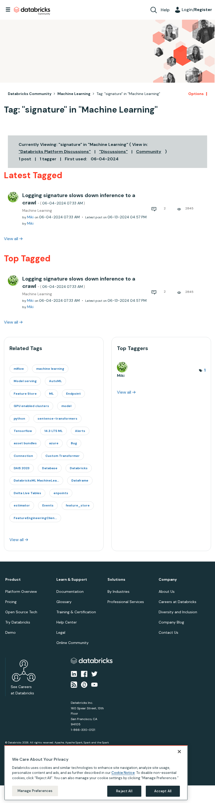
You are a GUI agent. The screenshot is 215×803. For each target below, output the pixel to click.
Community (148, 151)
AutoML (55, 381)
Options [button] (196, 93)
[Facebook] (84, 673)
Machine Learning (73, 93)
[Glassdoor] (84, 684)
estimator (22, 505)
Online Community (72, 642)
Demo (10, 632)
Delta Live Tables (27, 493)
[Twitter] (94, 673)
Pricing (11, 601)
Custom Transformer (62, 456)
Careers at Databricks (177, 601)
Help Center (66, 622)
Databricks (79, 468)
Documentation (70, 591)
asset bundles (25, 443)
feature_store (78, 505)
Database (49, 468)
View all (11, 238)
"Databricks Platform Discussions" (55, 151)
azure (53, 443)
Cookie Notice (123, 772)
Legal (60, 632)
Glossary (64, 601)
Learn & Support (71, 579)
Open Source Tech (21, 612)
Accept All (162, 791)
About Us (167, 591)
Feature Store (25, 394)
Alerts (80, 431)
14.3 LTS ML (53, 431)
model (66, 406)
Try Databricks (17, 622)
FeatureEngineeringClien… (35, 518)
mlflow (19, 369)
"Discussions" (113, 151)
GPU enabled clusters (31, 406)
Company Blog (171, 622)
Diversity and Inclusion (178, 612)
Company (168, 579)
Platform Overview (21, 591)
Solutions (116, 579)
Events (47, 505)
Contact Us (168, 632)
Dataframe (79, 480)
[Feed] (74, 684)
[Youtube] (94, 684)
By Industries (119, 591)
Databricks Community (32, 11)
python (19, 418)
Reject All (124, 791)
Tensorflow (23, 431)
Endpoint (73, 394)
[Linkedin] (74, 673)
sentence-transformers (57, 418)
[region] (96, 772)
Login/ (197, 9)
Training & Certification (76, 612)
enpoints (60, 493)
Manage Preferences (35, 791)
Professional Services (126, 601)
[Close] (179, 751)
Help (165, 10)
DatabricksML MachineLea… (36, 480)
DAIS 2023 (22, 468)
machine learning (50, 369)
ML (51, 394)
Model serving (25, 381)
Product (13, 579)
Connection (23, 456)
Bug (74, 443)
